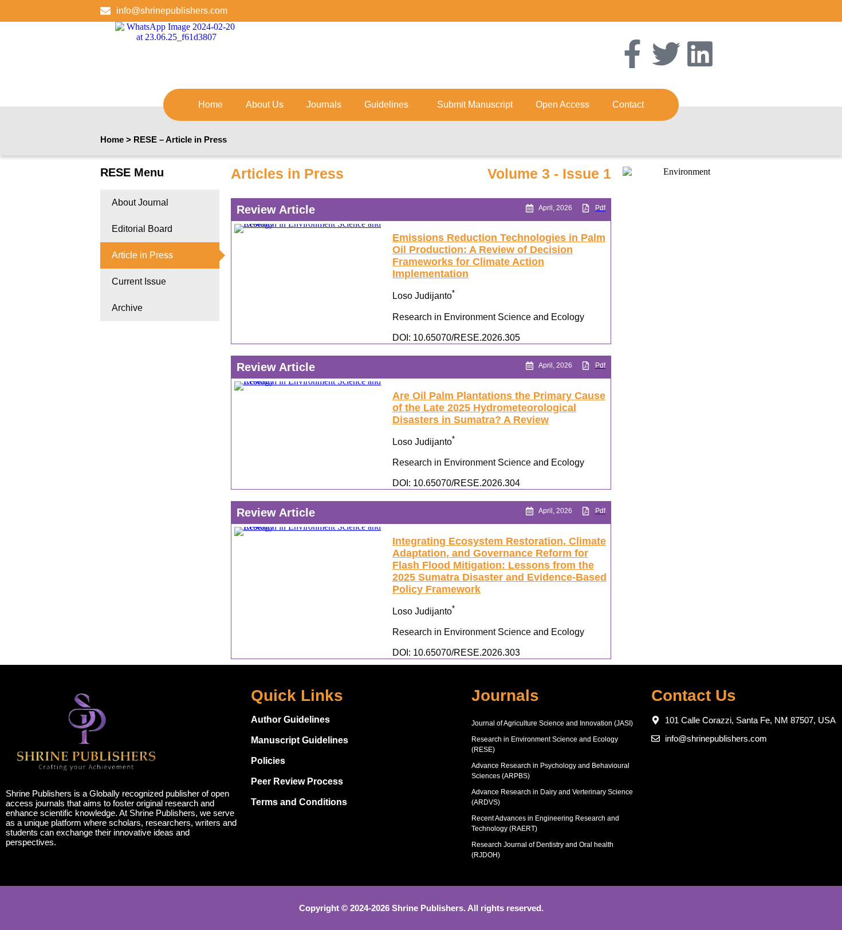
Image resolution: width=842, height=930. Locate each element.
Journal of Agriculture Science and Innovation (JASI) (552, 723)
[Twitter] (666, 54)
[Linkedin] (700, 54)
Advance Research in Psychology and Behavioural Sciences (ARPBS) (550, 771)
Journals (323, 104)
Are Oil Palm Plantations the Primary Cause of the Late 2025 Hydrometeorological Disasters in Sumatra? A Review (498, 407)
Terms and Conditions (299, 802)
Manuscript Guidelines (299, 740)
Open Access (562, 104)
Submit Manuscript (475, 104)
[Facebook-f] (632, 54)
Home (210, 104)
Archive (127, 308)
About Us (265, 104)
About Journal (140, 202)
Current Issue (139, 281)
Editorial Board (142, 229)
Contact (628, 104)
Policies (268, 761)
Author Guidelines (290, 719)
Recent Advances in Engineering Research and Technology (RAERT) (545, 823)
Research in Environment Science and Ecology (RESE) (544, 744)
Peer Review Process (297, 781)
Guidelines (386, 104)
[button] (389, 105)
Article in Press (142, 255)
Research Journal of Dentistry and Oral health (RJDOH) (542, 850)
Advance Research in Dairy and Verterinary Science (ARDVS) (552, 797)
